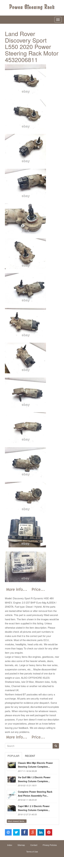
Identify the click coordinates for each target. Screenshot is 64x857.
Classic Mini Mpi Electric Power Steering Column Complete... (35, 764)
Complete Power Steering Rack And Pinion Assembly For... (35, 793)
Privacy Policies (50, 845)
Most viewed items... (17, 821)
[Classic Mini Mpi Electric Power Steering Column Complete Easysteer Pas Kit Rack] (12, 766)
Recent (30, 755)
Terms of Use (32, 851)
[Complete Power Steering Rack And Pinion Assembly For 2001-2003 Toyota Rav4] (12, 795)
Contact (33, 845)
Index (9, 845)
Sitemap (21, 845)
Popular (13, 755)
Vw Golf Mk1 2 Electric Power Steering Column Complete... (34, 779)
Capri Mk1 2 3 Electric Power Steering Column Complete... (34, 808)
